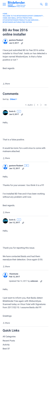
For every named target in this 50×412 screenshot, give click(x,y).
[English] (16, 4)
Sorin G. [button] (12, 111)
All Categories (9, 336)
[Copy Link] (22, 43)
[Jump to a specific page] (45, 105)
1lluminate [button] (13, 274)
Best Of (6, 348)
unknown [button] (34, 281)
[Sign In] (46, 4)
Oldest (13, 99)
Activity (6, 344)
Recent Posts (9, 340)
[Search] (41, 4)
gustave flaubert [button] (16, 40)
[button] (5, 41)
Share (6, 84)
